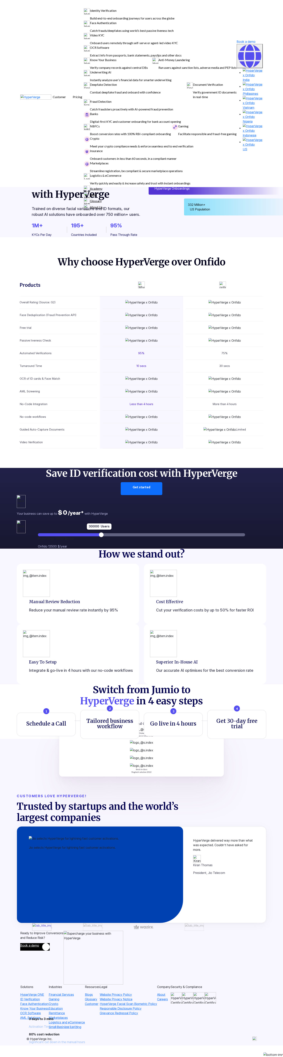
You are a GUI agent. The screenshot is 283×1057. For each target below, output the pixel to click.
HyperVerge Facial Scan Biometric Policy (128, 1004)
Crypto (53, 1004)
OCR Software (30, 1013)
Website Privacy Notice (116, 999)
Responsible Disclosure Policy (121, 1008)
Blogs (89, 994)
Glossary (91, 999)
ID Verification (30, 999)
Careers (162, 999)
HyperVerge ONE (32, 994)
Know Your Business (34, 1008)
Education (56, 1008)
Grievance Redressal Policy (119, 1013)
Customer (91, 1004)
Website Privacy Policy (116, 994)
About (161, 994)
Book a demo (246, 42)
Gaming (54, 999)
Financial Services (61, 994)
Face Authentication (34, 1004)
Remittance (57, 1013)
